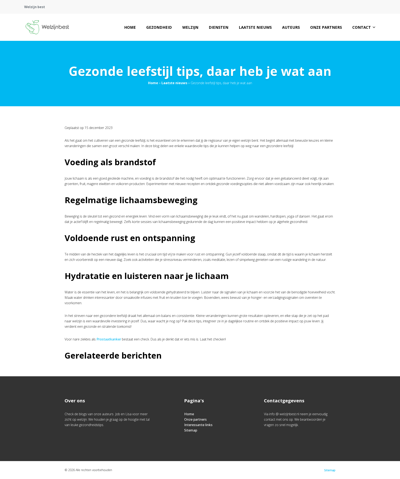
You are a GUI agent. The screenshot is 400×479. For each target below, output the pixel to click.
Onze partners (326, 27)
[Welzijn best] (47, 27)
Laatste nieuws (255, 27)
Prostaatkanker (109, 339)
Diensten (218, 27)
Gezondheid (159, 27)
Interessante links (198, 425)
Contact (361, 27)
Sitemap (190, 430)
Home (130, 27)
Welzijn (190, 27)
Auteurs (291, 27)
